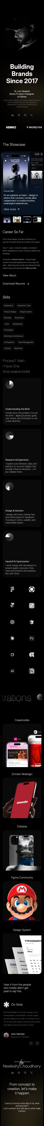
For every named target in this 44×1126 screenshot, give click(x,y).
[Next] (37, 1043)
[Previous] (31, 1043)
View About (9, 275)
